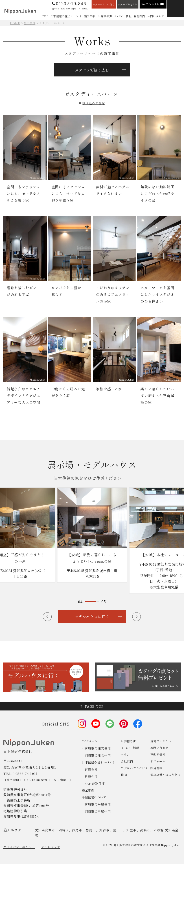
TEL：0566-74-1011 (20, 773)
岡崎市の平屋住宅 (98, 811)
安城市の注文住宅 (98, 748)
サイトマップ (50, 847)
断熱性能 (91, 776)
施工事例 (29, 23)
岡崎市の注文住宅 (98, 755)
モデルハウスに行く (134, 768)
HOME (15, 23)
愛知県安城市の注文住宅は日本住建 (137, 845)
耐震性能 (91, 769)
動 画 (124, 775)
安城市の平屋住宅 (98, 804)
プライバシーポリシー (19, 847)
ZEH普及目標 (95, 783)
